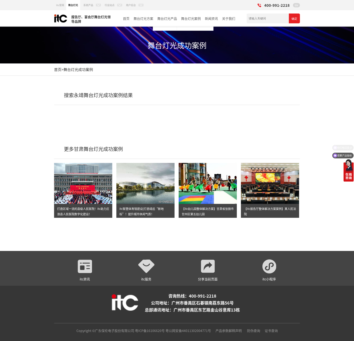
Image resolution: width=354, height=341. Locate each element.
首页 (126, 18)
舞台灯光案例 (191, 18)
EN (296, 5)
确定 (294, 18)
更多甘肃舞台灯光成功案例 (93, 148)
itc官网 (60, 5)
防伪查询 (253, 330)
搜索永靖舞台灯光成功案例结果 (98, 94)
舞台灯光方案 (143, 18)
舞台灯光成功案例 (78, 69)
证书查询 (271, 330)
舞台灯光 (73, 5)
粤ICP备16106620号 (149, 330)
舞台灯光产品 (167, 18)
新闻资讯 (211, 18)
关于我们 (228, 18)
